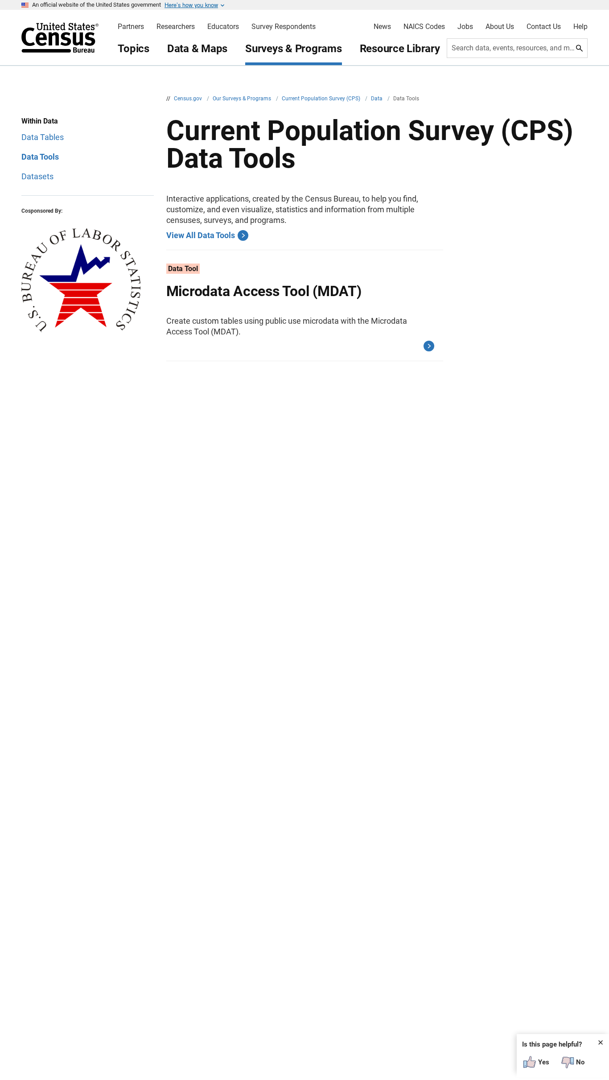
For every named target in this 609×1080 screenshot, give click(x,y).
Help (580, 26)
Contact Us (544, 26)
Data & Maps (197, 48)
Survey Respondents (283, 26)
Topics (133, 48)
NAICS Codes (424, 26)
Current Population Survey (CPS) (322, 98)
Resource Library (400, 48)
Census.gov (188, 98)
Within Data (39, 121)
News (382, 26)
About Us (500, 26)
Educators (223, 26)
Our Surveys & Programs (242, 98)
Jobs (465, 26)
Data (377, 98)
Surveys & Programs (293, 48)
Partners (131, 26)
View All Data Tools (200, 235)
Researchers (175, 26)
